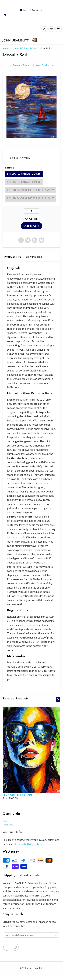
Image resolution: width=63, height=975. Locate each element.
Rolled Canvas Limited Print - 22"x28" (30, 198)
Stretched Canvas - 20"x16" (24, 173)
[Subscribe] (56, 935)
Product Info (13, 257)
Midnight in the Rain (17, 795)
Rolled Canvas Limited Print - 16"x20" (30, 190)
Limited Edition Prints (24, 48)
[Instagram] (15, 947)
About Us (8, 824)
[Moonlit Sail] (31, 107)
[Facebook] (6, 947)
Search (6, 821)
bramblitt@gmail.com (33, 10)
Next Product (43, 65)
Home (6, 48)
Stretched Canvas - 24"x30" (24, 182)
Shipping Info (34, 257)
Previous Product (22, 65)
